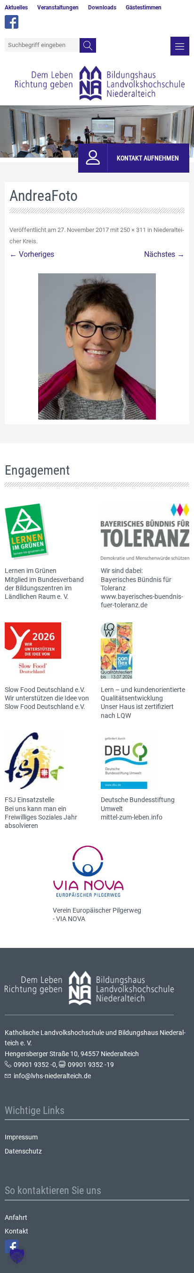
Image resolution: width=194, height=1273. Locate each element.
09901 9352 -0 (35, 1064)
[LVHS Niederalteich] (99, 83)
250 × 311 (133, 229)
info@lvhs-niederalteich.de (52, 1076)
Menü (179, 46)
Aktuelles (16, 7)
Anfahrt (16, 1217)
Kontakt (16, 1231)
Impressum (21, 1137)
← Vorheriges (31, 254)
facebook (11, 22)
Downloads (102, 7)
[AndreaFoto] (97, 346)
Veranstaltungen (58, 7)
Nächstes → (164, 254)
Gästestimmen (144, 7)
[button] (17, 1256)
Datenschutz (23, 1151)
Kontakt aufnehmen (148, 158)
